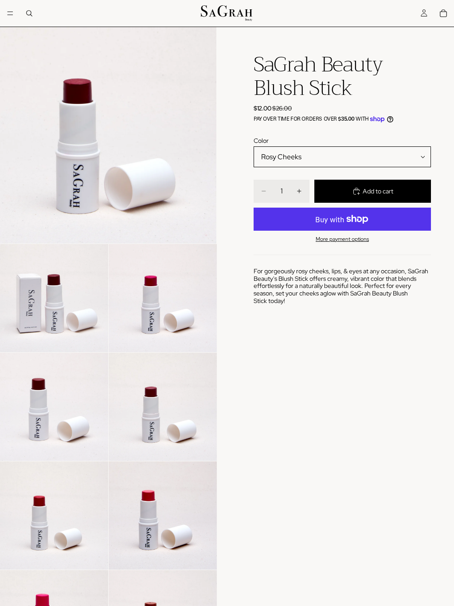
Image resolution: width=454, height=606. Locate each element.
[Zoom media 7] (163, 515)
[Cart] (443, 13)
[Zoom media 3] (163, 298)
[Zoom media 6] (54, 515)
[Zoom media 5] (163, 407)
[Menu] (10, 13)
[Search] (29, 13)
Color (261, 141)
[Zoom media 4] (54, 407)
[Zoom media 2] (54, 298)
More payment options (342, 239)
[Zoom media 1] (108, 135)
